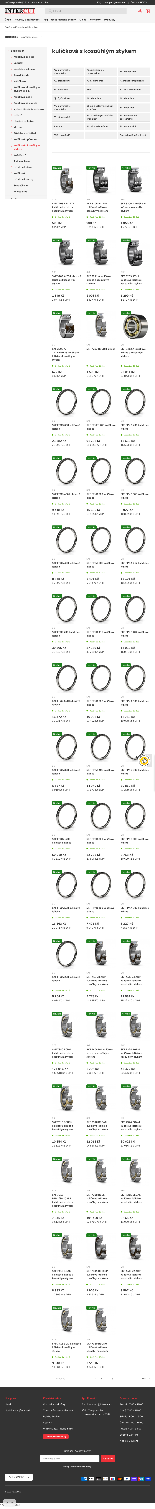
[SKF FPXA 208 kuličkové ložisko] (67, 954)
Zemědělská (21, 191)
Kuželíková (20, 155)
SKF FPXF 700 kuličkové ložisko (66, 633)
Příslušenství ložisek (25, 133)
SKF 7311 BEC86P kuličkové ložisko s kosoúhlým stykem (97, 1274)
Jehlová (18, 115)
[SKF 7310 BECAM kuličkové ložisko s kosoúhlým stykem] (101, 1321)
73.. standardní (128, 126)
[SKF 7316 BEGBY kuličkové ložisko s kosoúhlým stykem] (67, 1099)
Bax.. (89, 89)
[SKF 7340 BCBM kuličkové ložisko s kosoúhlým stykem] (67, 1027)
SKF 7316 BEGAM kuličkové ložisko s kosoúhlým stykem (97, 1126)
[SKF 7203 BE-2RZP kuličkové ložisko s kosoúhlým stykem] (67, 181)
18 (111, 1378)
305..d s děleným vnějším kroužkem (100, 108)
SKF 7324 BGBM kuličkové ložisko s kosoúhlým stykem (131, 1053)
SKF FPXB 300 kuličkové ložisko (135, 496)
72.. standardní (62, 80)
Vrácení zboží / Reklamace (58, 1428)
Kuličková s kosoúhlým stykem (27, 147)
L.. (88, 135)
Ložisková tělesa (23, 167)
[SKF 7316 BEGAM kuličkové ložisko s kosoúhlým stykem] (101, 1099)
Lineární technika (24, 121)
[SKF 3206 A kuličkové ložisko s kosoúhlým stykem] (135, 181)
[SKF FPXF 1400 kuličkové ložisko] (101, 402)
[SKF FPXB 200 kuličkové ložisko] (101, 885)
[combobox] (86, 11)
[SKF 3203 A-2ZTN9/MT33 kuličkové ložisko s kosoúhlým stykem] (67, 326)
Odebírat (108, 1458)
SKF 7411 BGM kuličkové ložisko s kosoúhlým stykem (66, 1347)
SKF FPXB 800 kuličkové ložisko (100, 840)
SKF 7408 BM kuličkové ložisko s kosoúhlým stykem (99, 1053)
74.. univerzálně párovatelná (62, 108)
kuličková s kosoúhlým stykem (25, 27)
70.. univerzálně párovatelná (128, 117)
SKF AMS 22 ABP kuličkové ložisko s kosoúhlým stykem (131, 1274)
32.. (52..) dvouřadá (130, 89)
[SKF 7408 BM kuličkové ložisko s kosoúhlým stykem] (101, 1027)
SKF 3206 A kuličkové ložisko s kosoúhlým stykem (133, 207)
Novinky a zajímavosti (27, 19)
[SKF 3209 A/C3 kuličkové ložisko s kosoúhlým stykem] (67, 253)
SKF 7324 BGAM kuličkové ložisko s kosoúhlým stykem (131, 1126)
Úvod (8, 19)
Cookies (47, 1422)
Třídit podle (11, 36)
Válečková (20, 81)
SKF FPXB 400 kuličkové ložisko (66, 496)
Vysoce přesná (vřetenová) (29, 108)
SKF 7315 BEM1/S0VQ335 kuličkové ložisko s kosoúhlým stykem (62, 1200)
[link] (69, 1378)
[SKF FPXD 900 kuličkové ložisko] (135, 747)
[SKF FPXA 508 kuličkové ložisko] (67, 885)
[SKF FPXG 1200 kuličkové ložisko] (67, 816)
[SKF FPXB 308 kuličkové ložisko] (135, 816)
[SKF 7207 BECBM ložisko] (101, 326)
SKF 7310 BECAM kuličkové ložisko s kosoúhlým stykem (97, 1347)
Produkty (109, 19)
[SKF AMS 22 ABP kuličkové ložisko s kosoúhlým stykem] (135, 1248)
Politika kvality (51, 1416)
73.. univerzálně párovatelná (95, 72)
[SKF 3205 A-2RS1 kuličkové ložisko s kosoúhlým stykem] (101, 181)
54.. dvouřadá (61, 89)
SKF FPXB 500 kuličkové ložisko (100, 496)
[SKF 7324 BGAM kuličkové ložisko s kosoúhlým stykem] (135, 1099)
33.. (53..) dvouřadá (97, 126)
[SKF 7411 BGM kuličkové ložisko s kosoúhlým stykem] (67, 1321)
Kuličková (19, 173)
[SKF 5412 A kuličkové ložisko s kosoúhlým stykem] (135, 326)
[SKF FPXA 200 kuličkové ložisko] (101, 540)
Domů (7, 27)
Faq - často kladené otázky (60, 19)
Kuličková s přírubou (25, 139)
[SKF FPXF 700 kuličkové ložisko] (67, 609)
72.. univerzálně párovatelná (62, 72)
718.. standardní (95, 80)
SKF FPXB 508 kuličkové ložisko (100, 702)
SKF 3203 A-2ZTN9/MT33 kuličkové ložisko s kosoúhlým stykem (65, 354)
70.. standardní (62, 117)
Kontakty (95, 19)
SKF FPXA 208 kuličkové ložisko (66, 978)
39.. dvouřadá (127, 98)
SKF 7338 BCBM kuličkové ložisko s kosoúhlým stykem (97, 1198)
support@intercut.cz (116, 2)
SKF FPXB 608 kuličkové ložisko (66, 702)
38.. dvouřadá (94, 98)
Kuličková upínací (24, 56)
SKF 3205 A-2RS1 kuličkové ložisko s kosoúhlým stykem (97, 207)
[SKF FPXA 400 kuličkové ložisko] (67, 540)
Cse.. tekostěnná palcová (133, 135)
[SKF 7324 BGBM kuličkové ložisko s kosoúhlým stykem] (135, 1027)
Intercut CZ (16, 1492)
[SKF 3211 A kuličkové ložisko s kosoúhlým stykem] (101, 253)
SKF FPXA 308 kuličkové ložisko (66, 771)
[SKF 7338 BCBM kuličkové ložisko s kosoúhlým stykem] (101, 1172)
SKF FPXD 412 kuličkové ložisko (100, 633)
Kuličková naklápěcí (25, 102)
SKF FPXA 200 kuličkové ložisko (100, 564)
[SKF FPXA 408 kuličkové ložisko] (101, 747)
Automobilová (22, 161)
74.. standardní (128, 71)
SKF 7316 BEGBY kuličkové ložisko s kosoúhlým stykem (62, 1126)
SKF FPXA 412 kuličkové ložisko (135, 564)
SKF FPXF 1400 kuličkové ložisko (101, 426)
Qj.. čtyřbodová (62, 98)
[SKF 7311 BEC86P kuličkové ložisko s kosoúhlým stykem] (101, 1248)
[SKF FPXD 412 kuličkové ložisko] (101, 609)
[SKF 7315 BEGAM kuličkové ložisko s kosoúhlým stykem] (135, 1172)
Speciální (19, 62)
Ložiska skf (17, 50)
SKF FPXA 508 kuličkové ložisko (66, 909)
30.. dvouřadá (127, 107)
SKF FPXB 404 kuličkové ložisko (135, 633)
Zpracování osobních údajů (58, 1410)
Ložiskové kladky (23, 179)
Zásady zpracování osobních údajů (77, 1466)
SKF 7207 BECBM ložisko (100, 348)
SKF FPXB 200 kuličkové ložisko (100, 909)
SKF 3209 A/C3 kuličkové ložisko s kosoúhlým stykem (66, 280)
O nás (82, 19)
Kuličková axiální (23, 96)
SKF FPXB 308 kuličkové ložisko (135, 840)
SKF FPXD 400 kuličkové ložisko (135, 426)
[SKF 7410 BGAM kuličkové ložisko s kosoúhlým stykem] (67, 1248)
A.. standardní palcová (132, 80)
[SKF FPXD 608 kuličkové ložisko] (67, 402)
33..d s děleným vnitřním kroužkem (100, 117)
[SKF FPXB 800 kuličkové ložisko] (101, 816)
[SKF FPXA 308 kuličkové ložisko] (67, 747)
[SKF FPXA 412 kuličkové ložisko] (135, 540)
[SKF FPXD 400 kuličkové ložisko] (135, 402)
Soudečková (21, 185)
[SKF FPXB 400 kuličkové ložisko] (67, 471)
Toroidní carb (21, 74)
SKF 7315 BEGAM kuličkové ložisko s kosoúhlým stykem (131, 1198)
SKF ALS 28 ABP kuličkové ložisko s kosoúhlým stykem (97, 980)
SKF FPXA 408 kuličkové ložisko (100, 771)
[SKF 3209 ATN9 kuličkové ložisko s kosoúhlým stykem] (135, 253)
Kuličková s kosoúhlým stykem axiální (27, 89)
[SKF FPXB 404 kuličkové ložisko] (135, 609)
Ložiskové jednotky (24, 68)
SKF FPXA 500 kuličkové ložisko (135, 702)
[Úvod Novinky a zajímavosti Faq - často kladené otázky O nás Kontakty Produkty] (60, 20)
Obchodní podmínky (54, 1404)
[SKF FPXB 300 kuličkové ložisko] (135, 471)
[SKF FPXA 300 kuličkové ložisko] (135, 885)
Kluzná (18, 127)
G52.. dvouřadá (62, 135)
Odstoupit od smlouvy (56, 1436)
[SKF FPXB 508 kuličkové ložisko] (101, 678)
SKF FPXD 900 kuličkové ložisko (135, 771)
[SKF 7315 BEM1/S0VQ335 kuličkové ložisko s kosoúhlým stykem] (67, 1172)
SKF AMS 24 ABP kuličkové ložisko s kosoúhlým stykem (131, 980)
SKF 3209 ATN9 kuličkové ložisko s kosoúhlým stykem (131, 280)
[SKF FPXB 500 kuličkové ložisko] (101, 471)
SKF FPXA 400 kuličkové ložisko (66, 564)
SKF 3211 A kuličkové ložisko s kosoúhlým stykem (98, 280)
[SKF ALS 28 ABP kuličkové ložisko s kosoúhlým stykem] (101, 954)
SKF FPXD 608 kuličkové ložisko (66, 426)
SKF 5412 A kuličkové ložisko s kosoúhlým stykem (133, 352)
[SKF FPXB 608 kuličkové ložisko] (67, 678)
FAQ (99, 2)
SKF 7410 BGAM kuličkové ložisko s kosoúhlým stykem (62, 1274)
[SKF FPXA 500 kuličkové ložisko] (135, 678)
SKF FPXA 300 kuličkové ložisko (135, 909)
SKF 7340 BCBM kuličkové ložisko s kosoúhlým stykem (62, 1053)
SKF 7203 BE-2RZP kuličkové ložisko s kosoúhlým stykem (63, 207)
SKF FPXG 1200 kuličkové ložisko (61, 840)
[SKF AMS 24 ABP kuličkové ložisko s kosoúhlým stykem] (135, 954)
